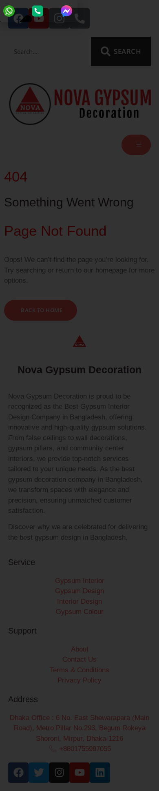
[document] (79, 395)
